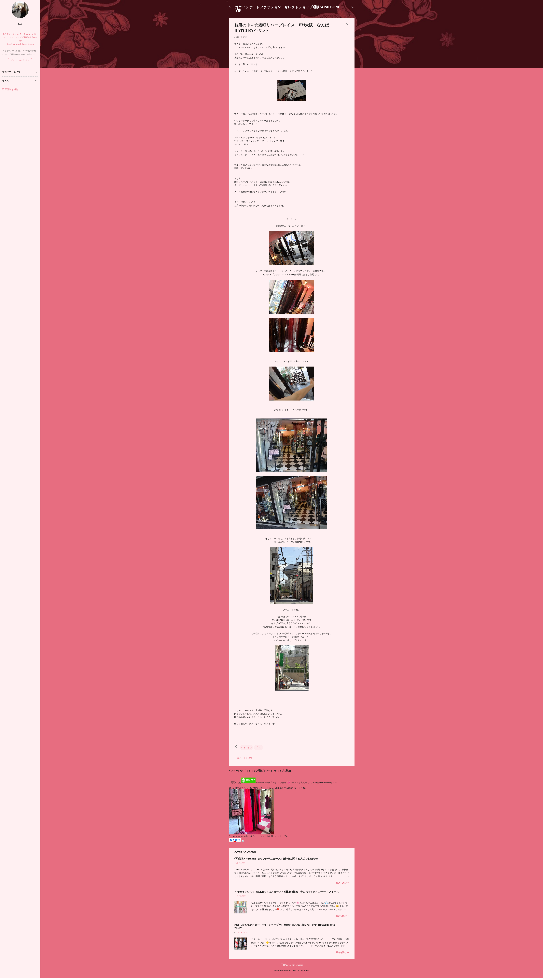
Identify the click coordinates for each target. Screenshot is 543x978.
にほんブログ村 (236, 844)
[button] (347, 24)
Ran (20, 24)
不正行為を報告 (10, 89)
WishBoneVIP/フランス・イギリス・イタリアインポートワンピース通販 (263, 776)
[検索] (353, 7)
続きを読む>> (342, 882)
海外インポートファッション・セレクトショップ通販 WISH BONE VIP (287, 8)
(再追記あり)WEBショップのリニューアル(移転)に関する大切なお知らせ (276, 858)
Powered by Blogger (293, 965)
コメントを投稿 (244, 758)
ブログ (259, 747)
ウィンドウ (246, 747)
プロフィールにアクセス (20, 60)
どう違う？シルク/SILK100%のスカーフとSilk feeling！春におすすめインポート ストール (286, 891)
